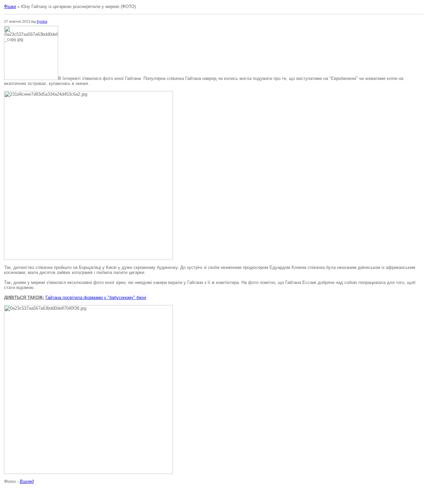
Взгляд (27, 481)
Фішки (10, 6)
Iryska (42, 21)
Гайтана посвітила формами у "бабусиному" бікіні (95, 297)
